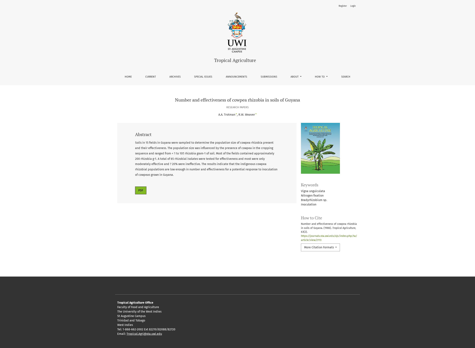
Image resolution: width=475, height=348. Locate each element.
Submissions (269, 76)
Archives (175, 76)
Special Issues (203, 76)
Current (150, 76)
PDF (140, 190)
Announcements (236, 76)
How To (320, 76)
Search (345, 76)
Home (128, 76)
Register (343, 6)
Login (353, 6)
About (295, 76)
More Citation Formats (319, 247)
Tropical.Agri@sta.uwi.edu (144, 334)
